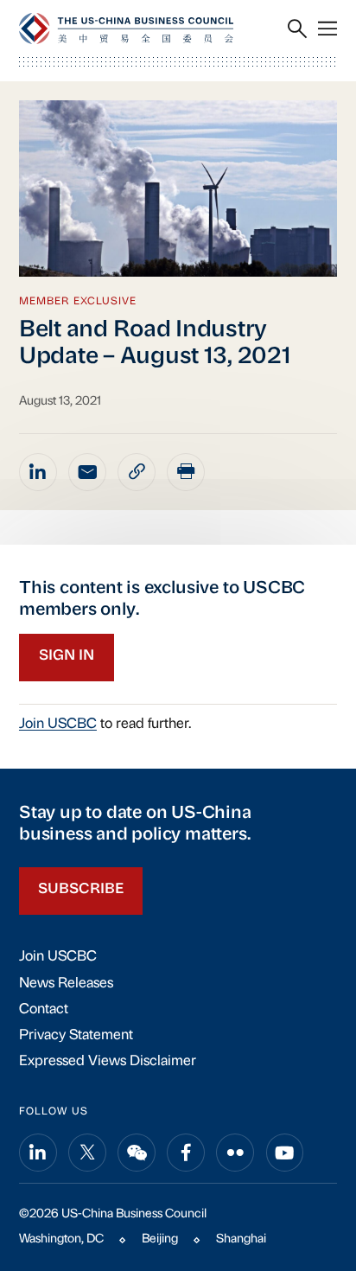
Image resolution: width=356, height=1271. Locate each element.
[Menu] (327, 29)
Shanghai (241, 1239)
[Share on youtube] (285, 1153)
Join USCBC (58, 724)
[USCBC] (126, 28)
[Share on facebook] (186, 1153)
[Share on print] (186, 472)
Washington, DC (61, 1239)
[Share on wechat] (137, 1153)
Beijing (160, 1239)
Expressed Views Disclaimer (107, 1062)
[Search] (297, 29)
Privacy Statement (76, 1036)
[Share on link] (137, 472)
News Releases (66, 984)
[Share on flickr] (235, 1153)
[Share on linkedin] (38, 472)
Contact (43, 1010)
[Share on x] (87, 1153)
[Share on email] (87, 472)
